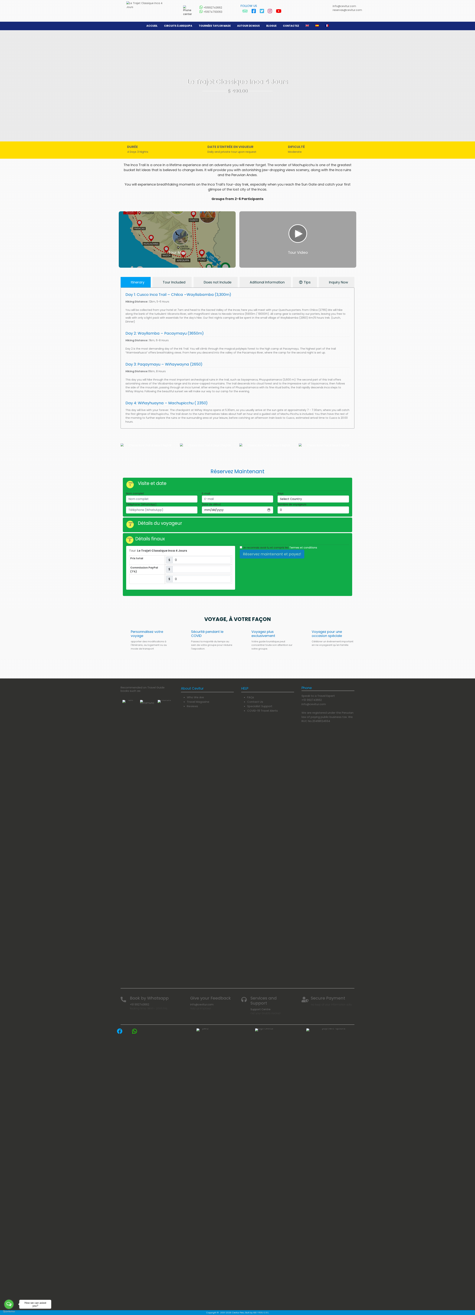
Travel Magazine (198, 702)
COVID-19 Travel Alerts (262, 711)
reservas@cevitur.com (347, 10)
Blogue (271, 26)
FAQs (250, 697)
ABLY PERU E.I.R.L (261, 1312)
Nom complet (135, 493)
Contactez (291, 26)
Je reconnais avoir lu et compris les (279, 547)
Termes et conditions (303, 547)
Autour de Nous (248, 26)
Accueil (152, 26)
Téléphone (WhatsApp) (141, 504)
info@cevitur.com (344, 6)
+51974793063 (212, 12)
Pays (281, 493)
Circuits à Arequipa (178, 26)
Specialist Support (259, 706)
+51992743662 (212, 7)
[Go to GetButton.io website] (9, 1311)
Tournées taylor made (215, 26)
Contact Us (255, 702)
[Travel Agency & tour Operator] (147, 5)
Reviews (192, 706)
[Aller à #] (129, 839)
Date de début (211, 504)
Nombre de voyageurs (292, 504)
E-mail (206, 493)
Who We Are (195, 697)
